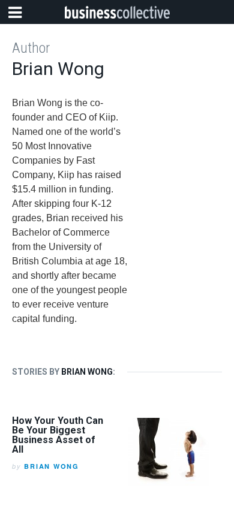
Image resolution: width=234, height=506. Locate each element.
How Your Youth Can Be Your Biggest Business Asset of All (57, 435)
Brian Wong (51, 466)
